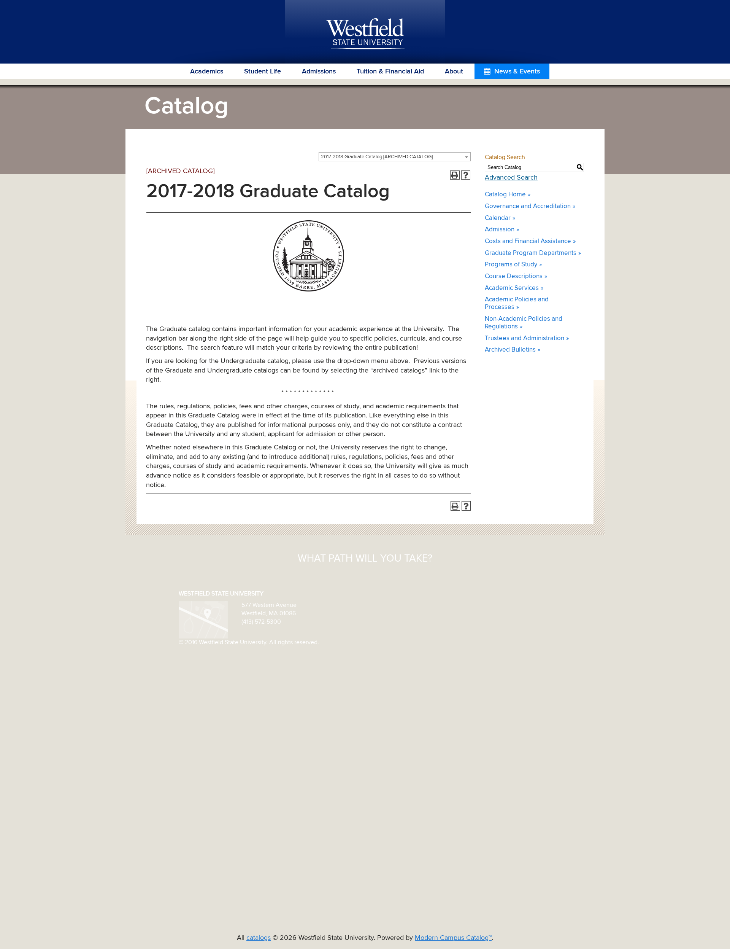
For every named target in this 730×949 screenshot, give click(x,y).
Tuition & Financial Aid (390, 71)
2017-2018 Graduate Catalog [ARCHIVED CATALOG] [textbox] (377, 156)
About (454, 71)
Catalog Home (505, 194)
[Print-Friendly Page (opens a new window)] (455, 175)
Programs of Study (511, 264)
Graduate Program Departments (530, 253)
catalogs (258, 938)
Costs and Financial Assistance (528, 241)
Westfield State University (365, 34)
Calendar (498, 218)
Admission (499, 229)
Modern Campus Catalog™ (453, 938)
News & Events (517, 71)
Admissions (319, 71)
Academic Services (512, 288)
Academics (206, 71)
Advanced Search (511, 177)
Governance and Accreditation (528, 206)
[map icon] (203, 619)
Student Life (262, 71)
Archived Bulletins (510, 350)
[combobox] (395, 156)
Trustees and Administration (524, 338)
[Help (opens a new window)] (466, 175)
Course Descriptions (514, 276)
